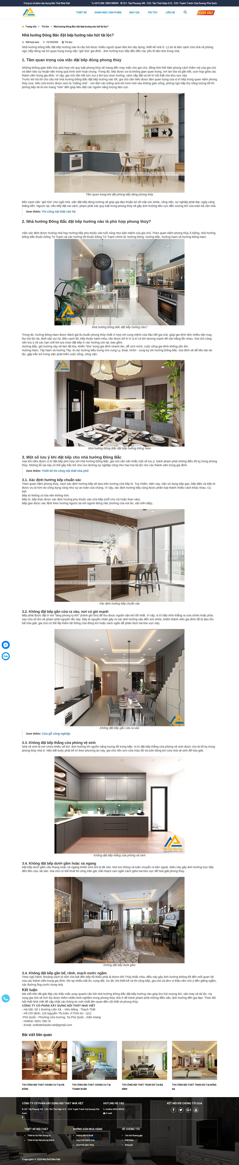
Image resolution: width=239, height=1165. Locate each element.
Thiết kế (81, 12)
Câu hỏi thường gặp (133, 1135)
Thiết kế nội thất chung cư (39, 1135)
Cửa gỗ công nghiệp (56, 733)
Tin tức (153, 12)
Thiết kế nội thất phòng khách (40, 1140)
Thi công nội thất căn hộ (59, 211)
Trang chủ (30, 26)
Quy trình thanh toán (85, 1140)
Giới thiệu (129, 1140)
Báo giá (134, 12)
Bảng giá (129, 1145)
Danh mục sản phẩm (108, 12)
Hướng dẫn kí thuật (84, 1135)
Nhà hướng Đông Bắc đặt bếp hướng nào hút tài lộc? (81, 26)
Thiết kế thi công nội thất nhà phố (65, 470)
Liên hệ (170, 12)
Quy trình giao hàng (85, 1145)
